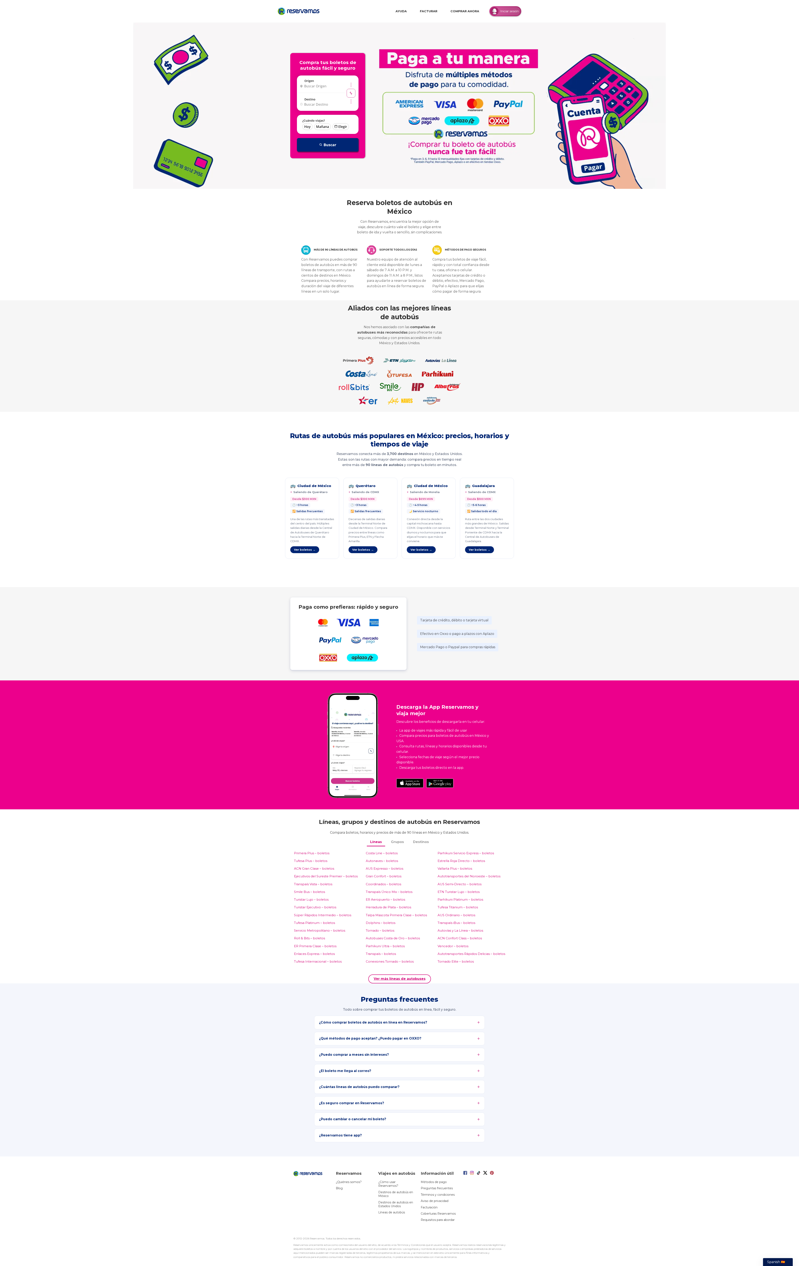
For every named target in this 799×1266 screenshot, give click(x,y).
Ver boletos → (304, 549)
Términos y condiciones (438, 1195)
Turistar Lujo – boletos (311, 899)
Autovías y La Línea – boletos (460, 930)
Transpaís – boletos (381, 954)
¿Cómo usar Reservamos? (388, 1184)
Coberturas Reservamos (438, 1213)
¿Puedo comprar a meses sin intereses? (354, 1055)
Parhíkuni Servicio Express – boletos (466, 853)
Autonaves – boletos (382, 861)
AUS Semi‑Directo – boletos (459, 884)
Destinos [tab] (421, 842)
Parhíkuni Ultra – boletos (385, 946)
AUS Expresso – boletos (384, 868)
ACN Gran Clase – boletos (314, 868)
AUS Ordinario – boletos (456, 915)
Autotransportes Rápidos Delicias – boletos (471, 954)
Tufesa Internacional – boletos (318, 961)
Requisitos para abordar (438, 1220)
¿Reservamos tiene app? (340, 1135)
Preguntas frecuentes (437, 1188)
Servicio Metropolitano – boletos (319, 930)
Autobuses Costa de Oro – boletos (393, 938)
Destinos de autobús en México (395, 1194)
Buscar (330, 144)
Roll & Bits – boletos (309, 938)
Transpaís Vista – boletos (313, 884)
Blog (339, 1188)
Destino (309, 99)
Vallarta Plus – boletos (455, 868)
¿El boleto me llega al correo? (345, 1071)
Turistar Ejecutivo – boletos (315, 907)
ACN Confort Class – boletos (460, 938)
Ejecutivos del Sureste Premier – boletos (326, 876)
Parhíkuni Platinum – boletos (460, 899)
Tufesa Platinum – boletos (314, 923)
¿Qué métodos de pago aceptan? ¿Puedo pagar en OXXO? (370, 1038)
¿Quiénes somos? (349, 1182)
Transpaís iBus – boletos (456, 923)
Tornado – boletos (380, 930)
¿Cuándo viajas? (313, 120)
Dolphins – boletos (380, 923)
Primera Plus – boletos (311, 853)
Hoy (307, 126)
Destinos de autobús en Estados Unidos (395, 1204)
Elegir (342, 126)
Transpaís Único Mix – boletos (389, 892)
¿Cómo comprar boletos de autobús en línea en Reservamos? (373, 1022)
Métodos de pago (434, 1182)
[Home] (299, 11)
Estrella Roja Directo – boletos (461, 861)
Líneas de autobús (391, 1212)
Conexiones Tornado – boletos (390, 961)
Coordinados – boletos (383, 884)
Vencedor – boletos (453, 946)
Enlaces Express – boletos (314, 954)
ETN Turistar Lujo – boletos (459, 892)
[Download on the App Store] (409, 783)
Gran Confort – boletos (383, 876)
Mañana (322, 126)
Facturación (429, 1207)
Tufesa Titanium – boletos (458, 907)
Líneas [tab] (376, 842)
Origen (309, 81)
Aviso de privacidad (434, 1201)
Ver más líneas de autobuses (400, 979)
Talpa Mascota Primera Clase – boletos (396, 915)
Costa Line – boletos (382, 853)
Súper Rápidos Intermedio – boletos (322, 915)
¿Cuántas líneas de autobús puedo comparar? (359, 1087)
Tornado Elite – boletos (456, 961)
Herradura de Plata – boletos (388, 907)
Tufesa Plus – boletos (310, 861)
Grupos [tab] (397, 842)
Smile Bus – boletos (309, 892)
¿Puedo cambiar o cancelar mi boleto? (352, 1119)
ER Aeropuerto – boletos (385, 899)
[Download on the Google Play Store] (439, 783)
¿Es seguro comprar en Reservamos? (351, 1103)
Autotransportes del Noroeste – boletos (469, 876)
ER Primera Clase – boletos (315, 946)
